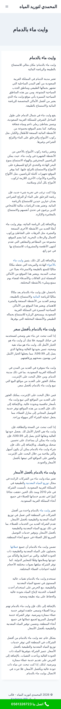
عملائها (14, 546)
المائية (36, 296)
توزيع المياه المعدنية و (37, 483)
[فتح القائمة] (7, 6)
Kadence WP (19, 699)
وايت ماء (45, 510)
